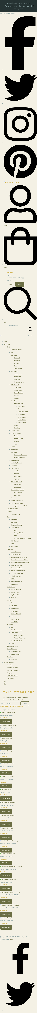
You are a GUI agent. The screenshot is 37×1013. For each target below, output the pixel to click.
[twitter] (20, 103)
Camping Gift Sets (16, 651)
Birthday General (19, 390)
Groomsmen (21, 409)
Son (15, 444)
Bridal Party (14, 401)
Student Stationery (16, 641)
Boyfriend (17, 358)
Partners (16, 398)
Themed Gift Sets (12, 649)
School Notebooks (16, 576)
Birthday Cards (15, 385)
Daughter (16, 436)
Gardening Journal (5, 741)
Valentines (14, 659)
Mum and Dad (14, 611)
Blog (5, 681)
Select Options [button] (6, 722)
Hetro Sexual (18, 476)
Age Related (17, 387)
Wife (15, 366)
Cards (8, 347)
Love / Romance (15, 468)
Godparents (17, 377)
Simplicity (17, 428)
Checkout (19, 284)
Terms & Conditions (12, 668)
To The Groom (22, 417)
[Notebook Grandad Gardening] (9, 841)
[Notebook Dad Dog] (6, 751)
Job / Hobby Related (16, 463)
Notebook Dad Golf (5, 792)
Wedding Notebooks (16, 581)
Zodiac (13, 643)
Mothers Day (17, 487)
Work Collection (15, 654)
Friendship (14, 447)
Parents (16, 395)
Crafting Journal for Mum (7, 728)
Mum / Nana (17, 495)
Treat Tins (10, 657)
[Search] (30, 329)
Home (5, 342)
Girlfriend (17, 360)
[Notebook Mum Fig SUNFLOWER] (10, 892)
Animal (13, 352)
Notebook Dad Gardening (7, 779)
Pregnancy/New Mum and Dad (22, 538)
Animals (13, 627)
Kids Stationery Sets (16, 630)
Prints (9, 600)
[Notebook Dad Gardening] (7, 777)
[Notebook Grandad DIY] (7, 828)
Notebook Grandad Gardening (8, 844)
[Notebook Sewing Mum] (7, 918)
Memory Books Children (17, 568)
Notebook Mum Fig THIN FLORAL (9, 908)
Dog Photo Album (16, 595)
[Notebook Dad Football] (7, 764)
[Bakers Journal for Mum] (7, 712)
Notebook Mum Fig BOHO (7, 882)
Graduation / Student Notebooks (20, 562)
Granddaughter (18, 439)
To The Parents (22, 420)
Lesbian (16, 479)
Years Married (18, 368)
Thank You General (23, 412)
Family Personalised (16, 433)
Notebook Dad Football (6, 766)
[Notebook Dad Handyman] (7, 802)
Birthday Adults (15, 592)
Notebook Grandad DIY (6, 831)
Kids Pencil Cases (19, 635)
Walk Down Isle (22, 422)
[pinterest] (20, 178)
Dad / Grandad (18, 492)
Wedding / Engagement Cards (19, 506)
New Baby (17, 379)
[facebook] (20, 69)
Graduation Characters (20, 455)
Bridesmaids (21, 406)
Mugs (8, 517)
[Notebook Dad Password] (7, 815)
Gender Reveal (18, 374)
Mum (15, 536)
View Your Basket (7, 700)
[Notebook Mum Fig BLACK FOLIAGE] (11, 867)
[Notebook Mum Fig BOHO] (8, 879)
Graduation (14, 452)
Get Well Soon (15, 449)
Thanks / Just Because (17, 501)
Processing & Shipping (13, 670)
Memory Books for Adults (18, 571)
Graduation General (19, 457)
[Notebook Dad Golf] (6, 789)
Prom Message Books (17, 573)
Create (11, 940)
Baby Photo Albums (16, 589)
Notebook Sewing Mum (6, 921)
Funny (16, 425)
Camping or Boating (16, 525)
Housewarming (15, 460)
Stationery (10, 624)
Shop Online (7, 344)
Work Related (14, 546)
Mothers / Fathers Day (17, 482)
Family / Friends (18, 533)
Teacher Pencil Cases (20, 638)
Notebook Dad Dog (5, 754)
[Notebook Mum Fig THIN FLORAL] (10, 905)
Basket (11, 284)
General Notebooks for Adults (19, 557)
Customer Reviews (12, 676)
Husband (16, 363)
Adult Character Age (16, 350)
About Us (9, 665)
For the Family (15, 527)
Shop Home (6, 697)
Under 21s (13, 598)
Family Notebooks (16, 554)
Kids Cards (14, 465)
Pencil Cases (14, 633)
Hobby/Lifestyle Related (17, 565)
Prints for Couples (16, 614)
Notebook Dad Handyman (7, 805)
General (16, 474)
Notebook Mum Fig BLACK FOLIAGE (10, 869)
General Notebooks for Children (19, 560)
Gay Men (16, 471)
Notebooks (10, 549)
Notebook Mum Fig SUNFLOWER (9, 895)
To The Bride (21, 414)
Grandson (17, 441)
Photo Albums (11, 587)
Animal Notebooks (16, 552)
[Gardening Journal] (6, 738)
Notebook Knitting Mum (6, 856)
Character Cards (18, 404)
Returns (9, 673)
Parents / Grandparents (17, 490)
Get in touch (10, 678)
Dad (15, 530)
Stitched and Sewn (12, 646)
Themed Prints (15, 619)
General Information (9, 662)
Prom (12, 498)
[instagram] (20, 143)
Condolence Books (12, 509)
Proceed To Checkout (19, 700)
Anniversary (14, 355)
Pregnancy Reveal (19, 382)
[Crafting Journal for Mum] (8, 725)
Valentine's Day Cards (17, 503)
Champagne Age (15, 514)
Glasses (9, 511)
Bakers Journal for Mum (6, 715)
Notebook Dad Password (6, 818)
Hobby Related (15, 541)
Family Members (18, 393)
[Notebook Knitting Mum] (7, 854)
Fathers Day (17, 484)
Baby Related (14, 371)
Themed (13, 544)
